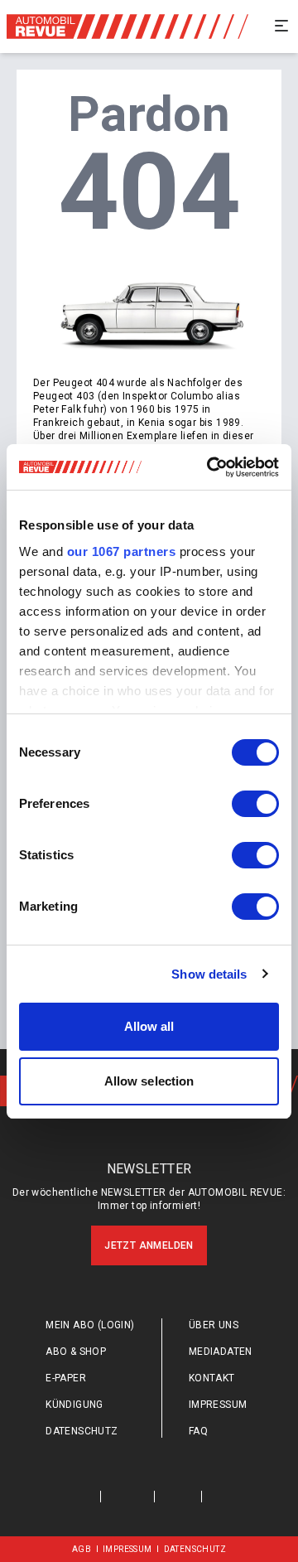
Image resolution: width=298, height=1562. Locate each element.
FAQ (198, 1431)
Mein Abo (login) (90, 1325)
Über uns (213, 1325)
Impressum (218, 1404)
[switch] (255, 804)
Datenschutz (82, 1431)
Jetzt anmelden (149, 1245)
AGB (81, 1549)
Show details (209, 974)
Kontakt (212, 1378)
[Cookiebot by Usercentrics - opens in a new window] (210, 467)
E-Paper (66, 1378)
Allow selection (149, 1081)
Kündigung (74, 1404)
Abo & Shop (76, 1351)
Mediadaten (220, 1351)
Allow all (149, 1026)
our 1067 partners (121, 551)
